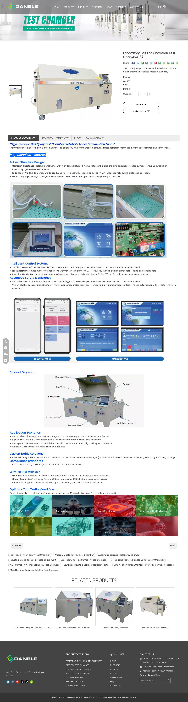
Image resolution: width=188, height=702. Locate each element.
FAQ (112, 681)
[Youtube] (17, 681)
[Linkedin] (8, 681)
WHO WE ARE (116, 677)
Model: (126, 77)
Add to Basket (140, 111)
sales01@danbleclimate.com (161, 666)
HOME (56, 7)
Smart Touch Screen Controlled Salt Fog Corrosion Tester (143, 564)
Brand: (126, 84)
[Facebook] (12, 681)
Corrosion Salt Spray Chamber (114, 627)
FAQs (77, 137)
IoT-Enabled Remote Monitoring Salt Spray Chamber (137, 559)
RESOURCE (97, 7)
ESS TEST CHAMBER (75, 681)
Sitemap (121, 697)
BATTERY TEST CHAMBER (77, 665)
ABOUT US (121, 7)
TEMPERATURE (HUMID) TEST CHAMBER (84, 661)
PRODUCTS (68, 7)
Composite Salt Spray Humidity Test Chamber (33, 627)
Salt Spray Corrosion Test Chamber (74, 627)
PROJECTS (83, 7)
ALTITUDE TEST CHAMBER (78, 673)
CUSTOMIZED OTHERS (76, 685)
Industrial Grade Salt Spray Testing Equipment (33, 559)
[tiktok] (27, 681)
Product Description (23, 137)
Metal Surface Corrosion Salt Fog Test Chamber (34, 570)
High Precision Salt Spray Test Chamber (30, 554)
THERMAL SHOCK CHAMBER (78, 669)
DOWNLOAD (115, 685)
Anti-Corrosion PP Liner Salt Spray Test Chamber (34, 564)
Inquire (139, 104)
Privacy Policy (132, 697)
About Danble (95, 137)
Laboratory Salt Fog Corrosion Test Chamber (83, 559)
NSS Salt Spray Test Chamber (155, 627)
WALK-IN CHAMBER (74, 677)
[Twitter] (22, 681)
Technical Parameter (55, 137)
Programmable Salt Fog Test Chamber (74, 554)
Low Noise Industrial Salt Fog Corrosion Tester (86, 564)
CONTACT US (136, 7)
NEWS (109, 7)
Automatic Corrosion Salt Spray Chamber (119, 554)
